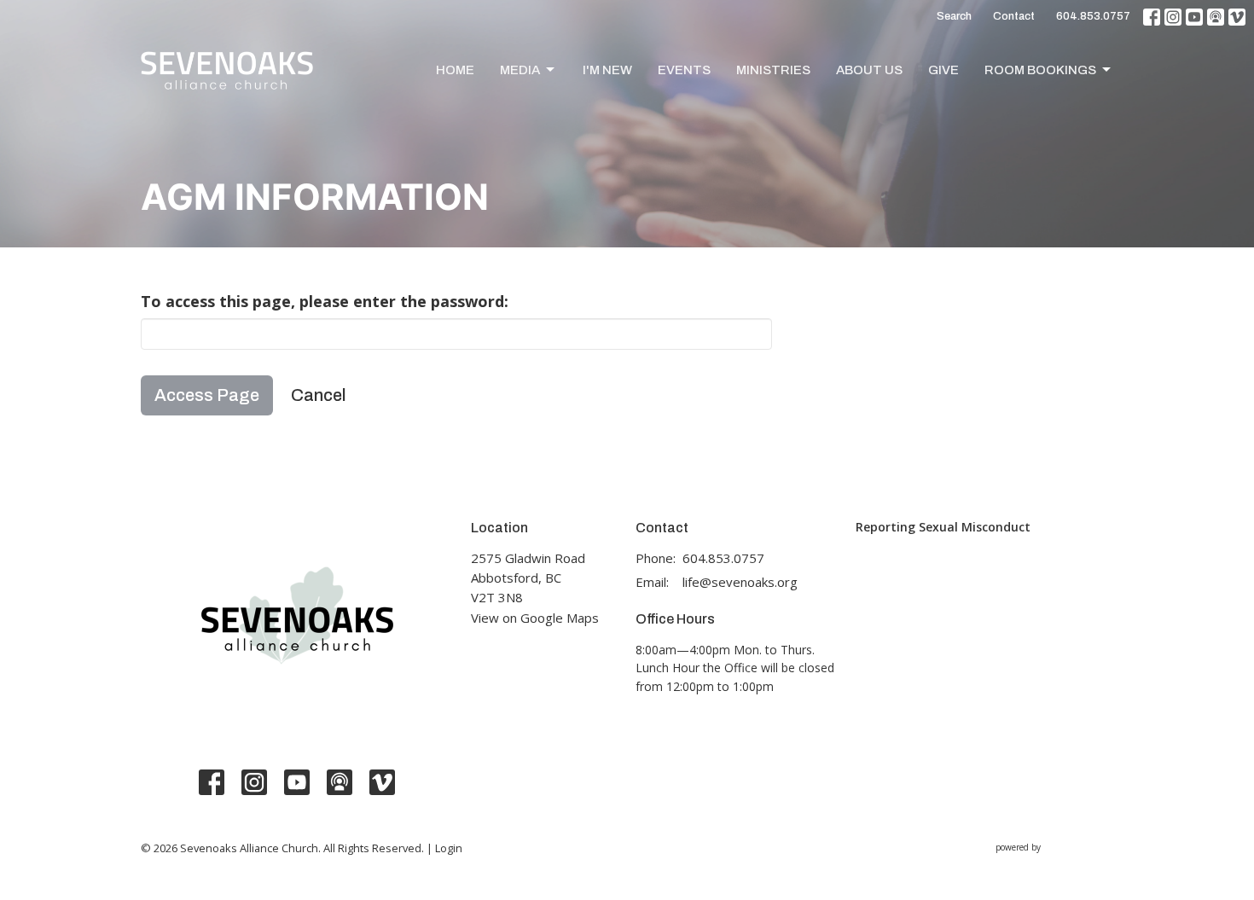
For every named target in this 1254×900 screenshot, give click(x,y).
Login (448, 848)
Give (943, 70)
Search (954, 16)
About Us (869, 70)
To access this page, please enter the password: (324, 301)
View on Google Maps (535, 617)
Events (684, 70)
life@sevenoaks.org (740, 581)
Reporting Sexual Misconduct (943, 527)
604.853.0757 (1093, 16)
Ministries (773, 70)
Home (455, 70)
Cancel (318, 395)
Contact (1014, 16)
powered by (1045, 861)
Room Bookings (1040, 70)
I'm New (607, 70)
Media (520, 70)
